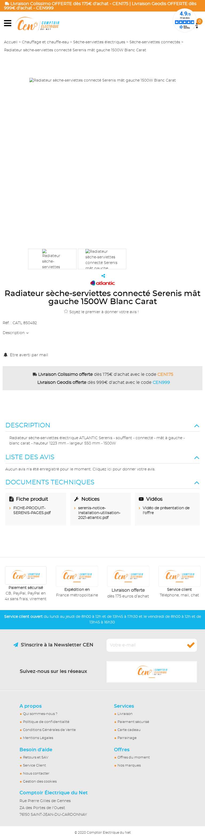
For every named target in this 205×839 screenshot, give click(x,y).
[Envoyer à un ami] (103, 275)
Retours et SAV (35, 757)
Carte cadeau (129, 730)
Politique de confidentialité (46, 722)
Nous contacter (36, 773)
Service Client (34, 765)
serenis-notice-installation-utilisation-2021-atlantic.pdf (99, 513)
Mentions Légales (38, 738)
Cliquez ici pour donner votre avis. (124, 469)
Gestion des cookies (40, 781)
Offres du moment (133, 757)
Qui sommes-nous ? (40, 714)
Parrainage (127, 738)
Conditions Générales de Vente (49, 730)
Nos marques (129, 765)
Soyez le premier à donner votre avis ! (104, 312)
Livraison (125, 714)
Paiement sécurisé (133, 722)
